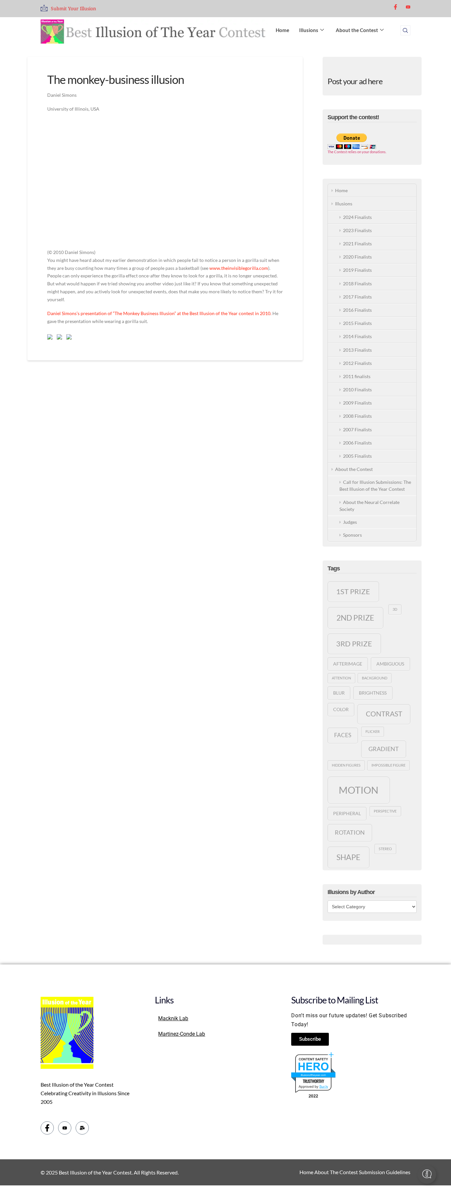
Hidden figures (346, 765)
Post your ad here (355, 81)
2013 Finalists (357, 350)
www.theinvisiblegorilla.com (238, 268)
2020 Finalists (357, 257)
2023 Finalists (357, 230)
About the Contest (357, 30)
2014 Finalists (357, 336)
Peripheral (347, 813)
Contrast (384, 713)
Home (282, 30)
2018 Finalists (357, 283)
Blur (339, 693)
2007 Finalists (357, 429)
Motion (358, 790)
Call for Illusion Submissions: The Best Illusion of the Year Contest (375, 485)
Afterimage (347, 664)
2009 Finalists (357, 403)
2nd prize (355, 617)
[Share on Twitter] (61, 338)
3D (395, 609)
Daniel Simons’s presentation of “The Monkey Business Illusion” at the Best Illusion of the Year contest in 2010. (159, 313)
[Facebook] (395, 7)
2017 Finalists (357, 297)
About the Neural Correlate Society (369, 505)
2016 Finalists (357, 310)
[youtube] (408, 7)
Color (341, 709)
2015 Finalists (357, 323)
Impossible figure (388, 765)
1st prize (353, 591)
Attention (341, 678)
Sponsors (352, 535)
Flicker (372, 731)
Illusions (308, 30)
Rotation (350, 832)
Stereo (385, 849)
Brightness (373, 693)
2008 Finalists (357, 416)
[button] (405, 30)
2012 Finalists (357, 363)
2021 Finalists (357, 243)
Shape (348, 857)
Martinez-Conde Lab (181, 1034)
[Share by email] (70, 338)
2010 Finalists (357, 389)
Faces (342, 735)
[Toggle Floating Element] (427, 1174)
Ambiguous (390, 664)
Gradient (383, 748)
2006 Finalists (357, 443)
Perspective (385, 811)
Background (374, 678)
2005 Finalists (357, 456)
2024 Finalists (357, 217)
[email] (82, 1128)
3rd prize (354, 643)
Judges (350, 522)
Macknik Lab (173, 1018)
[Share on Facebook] (51, 338)
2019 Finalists (357, 270)
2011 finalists (356, 376)
